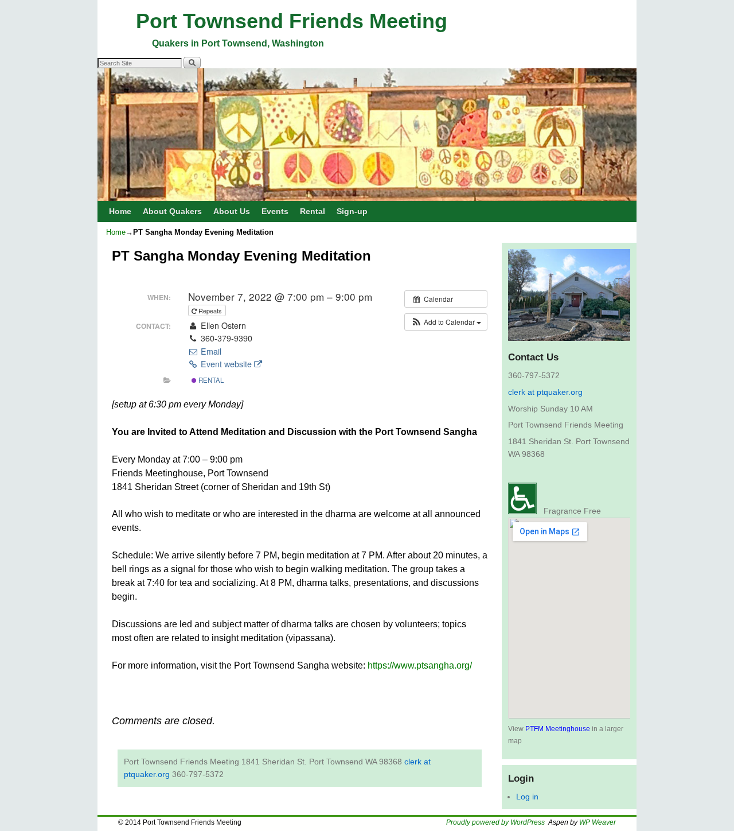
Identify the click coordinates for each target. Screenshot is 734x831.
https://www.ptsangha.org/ (420, 665)
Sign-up (352, 211)
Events (274, 211)
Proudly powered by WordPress (495, 822)
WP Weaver (597, 822)
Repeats (210, 310)
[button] (446, 322)
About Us (231, 211)
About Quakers (172, 211)
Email (209, 351)
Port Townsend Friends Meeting (291, 21)
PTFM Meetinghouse (557, 729)
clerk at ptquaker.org (545, 392)
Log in (527, 796)
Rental (312, 211)
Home (120, 211)
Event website (226, 364)
